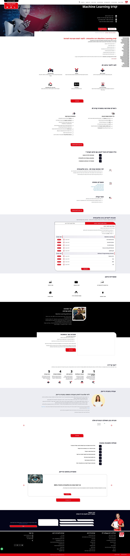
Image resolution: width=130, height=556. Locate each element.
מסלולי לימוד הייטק (112, 535)
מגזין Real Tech (113, 542)
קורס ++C (62, 535)
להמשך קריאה (113, 58)
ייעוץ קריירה (125, 55)
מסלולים (106, 32)
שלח (23, 526)
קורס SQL (93, 543)
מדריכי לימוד (125, 64)
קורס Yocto (62, 547)
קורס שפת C (62, 537)
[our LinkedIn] (17, 545)
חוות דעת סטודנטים (124, 58)
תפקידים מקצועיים (124, 42)
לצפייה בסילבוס (112, 29)
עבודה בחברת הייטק (124, 56)
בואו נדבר (77, 101)
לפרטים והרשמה (102, 29)
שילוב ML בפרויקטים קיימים (99, 187)
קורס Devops (92, 542)
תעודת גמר (125, 53)
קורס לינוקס (93, 547)
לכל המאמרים (68, 500)
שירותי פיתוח (93, 2)
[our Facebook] (15, 545)
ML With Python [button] (110, 245)
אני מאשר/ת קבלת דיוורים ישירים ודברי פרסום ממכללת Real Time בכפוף (23, 523)
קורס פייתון (93, 540)
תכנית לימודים (125, 47)
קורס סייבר (93, 538)
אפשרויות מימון (125, 50)
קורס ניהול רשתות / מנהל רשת (90, 550)
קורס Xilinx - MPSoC (60, 549)
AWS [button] (113, 261)
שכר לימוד (125, 49)
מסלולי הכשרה (120, 2)
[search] (79, 2)
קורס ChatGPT (61, 550)
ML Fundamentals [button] (110, 239)
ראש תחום (125, 52)
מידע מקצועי (88, 2)
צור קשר (114, 549)
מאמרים (126, 63)
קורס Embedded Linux (60, 540)
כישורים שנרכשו (124, 41)
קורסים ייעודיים (114, 2)
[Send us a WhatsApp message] (2, 549)
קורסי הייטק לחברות (112, 537)
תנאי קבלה (125, 45)
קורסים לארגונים (100, 2)
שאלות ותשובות (124, 61)
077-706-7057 (29, 538)
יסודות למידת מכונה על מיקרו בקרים (97, 186)
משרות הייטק (113, 545)
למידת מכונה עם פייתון (100, 185)
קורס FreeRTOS (61, 543)
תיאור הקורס (125, 38)
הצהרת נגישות (117, 554)
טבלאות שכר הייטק (112, 538)
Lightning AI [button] (111, 250)
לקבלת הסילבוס (124, 66)
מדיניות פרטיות (123, 554)
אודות (115, 543)
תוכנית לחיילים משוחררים (111, 540)
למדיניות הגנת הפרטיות (23, 523)
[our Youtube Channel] (22, 545)
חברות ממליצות (124, 60)
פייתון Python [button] (111, 256)
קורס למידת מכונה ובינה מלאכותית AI (88, 537)
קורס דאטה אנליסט (92, 535)
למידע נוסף (86, 268)
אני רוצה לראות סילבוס (77, 144)
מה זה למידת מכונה (100, 184)
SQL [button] (113, 259)
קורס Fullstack (92, 545)
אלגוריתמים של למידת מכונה (99, 190)
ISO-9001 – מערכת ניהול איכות (110, 547)
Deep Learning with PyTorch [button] (108, 247)
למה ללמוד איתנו (124, 39)
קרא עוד (67, 494)
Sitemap (114, 550)
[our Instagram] (20, 545)
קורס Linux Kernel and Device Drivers (57, 542)
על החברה (82, 2)
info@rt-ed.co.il (29, 536)
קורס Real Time (92, 549)
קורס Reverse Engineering (59, 545)
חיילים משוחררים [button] (107, 2)
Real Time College (112, 32)
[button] (11, 1)
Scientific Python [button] (110, 242)
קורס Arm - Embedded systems (58, 538)
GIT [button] (113, 264)
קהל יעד (126, 44)
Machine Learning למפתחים (98, 189)
